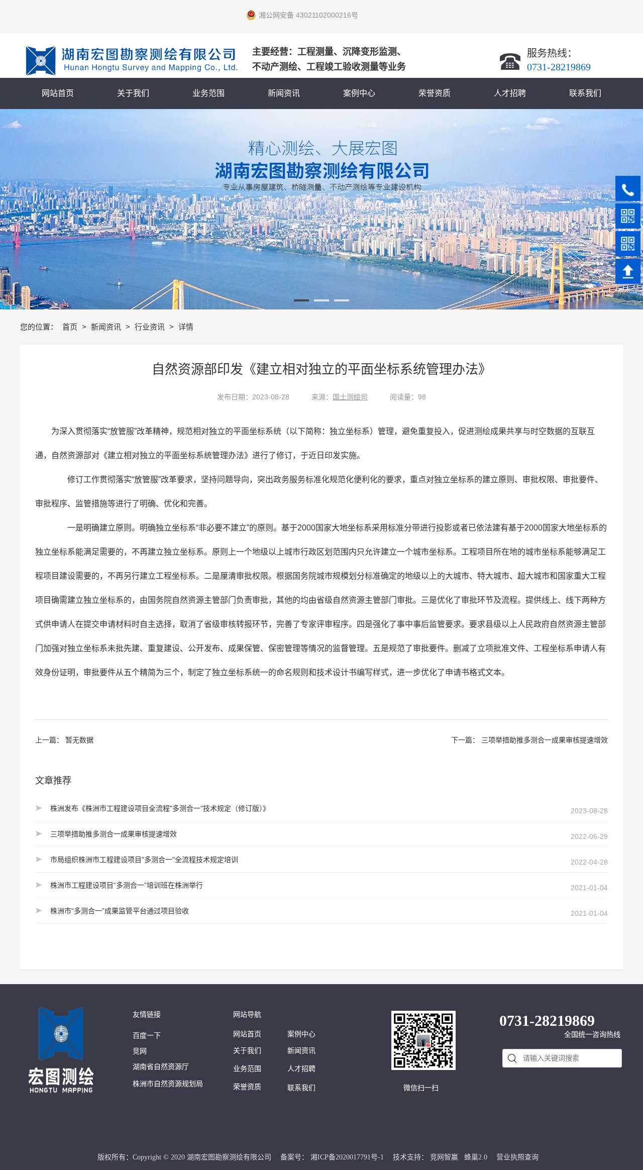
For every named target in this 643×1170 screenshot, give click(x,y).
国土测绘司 (350, 397)
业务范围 (247, 1069)
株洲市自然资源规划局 (168, 1084)
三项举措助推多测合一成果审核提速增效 (544, 740)
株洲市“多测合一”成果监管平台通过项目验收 (119, 911)
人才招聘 (301, 1069)
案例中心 (301, 1034)
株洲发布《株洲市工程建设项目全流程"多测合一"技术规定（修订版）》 (160, 808)
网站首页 (247, 1034)
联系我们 (301, 1088)
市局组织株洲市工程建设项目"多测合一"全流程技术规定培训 (144, 860)
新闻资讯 (107, 327)
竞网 (140, 1051)
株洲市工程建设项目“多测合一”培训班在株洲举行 (126, 885)
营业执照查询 (517, 1157)
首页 (70, 327)
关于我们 (247, 1050)
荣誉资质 (247, 1087)
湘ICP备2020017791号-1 (347, 1157)
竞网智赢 (444, 1157)
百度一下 (147, 1035)
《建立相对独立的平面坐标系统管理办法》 (175, 455)
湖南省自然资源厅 (161, 1067)
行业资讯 (151, 327)
